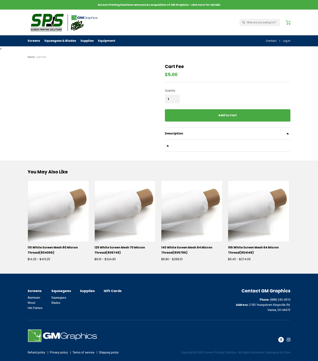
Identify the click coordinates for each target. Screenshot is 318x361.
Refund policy (36, 352)
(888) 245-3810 (280, 299)
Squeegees (61, 291)
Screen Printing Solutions (220, 352)
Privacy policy (59, 352)
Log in (286, 41)
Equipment (106, 41)
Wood (31, 303)
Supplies (87, 41)
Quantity (170, 90)
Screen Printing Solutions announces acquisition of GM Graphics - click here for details (159, 5)
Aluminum (34, 297)
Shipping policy (109, 352)
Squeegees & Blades (60, 41)
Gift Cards (113, 291)
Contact (271, 41)
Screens (34, 41)
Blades (55, 303)
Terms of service (83, 352)
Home (31, 57)
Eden (287, 352)
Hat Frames (35, 308)
